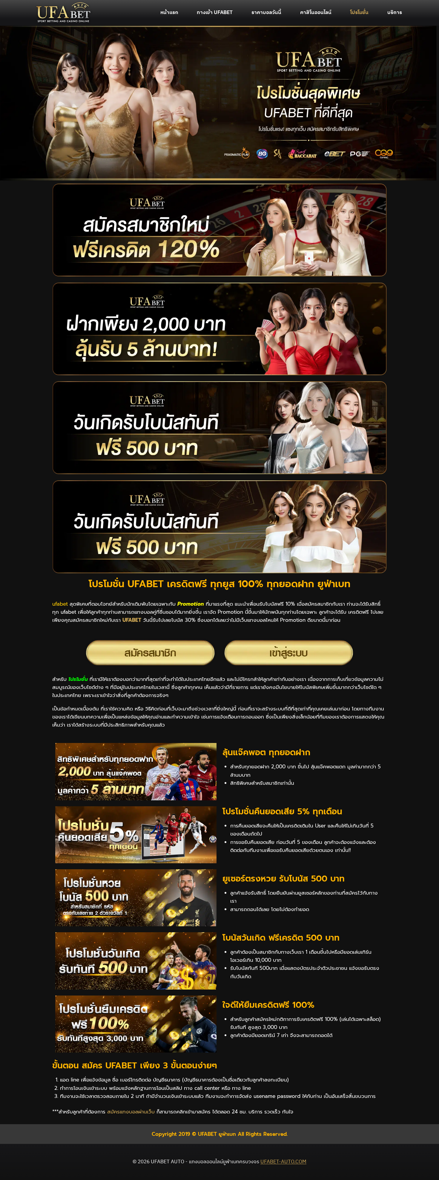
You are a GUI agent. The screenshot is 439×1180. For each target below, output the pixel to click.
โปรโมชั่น (359, 12)
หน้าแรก (169, 12)
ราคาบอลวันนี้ (266, 12)
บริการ (394, 12)
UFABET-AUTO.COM (283, 1162)
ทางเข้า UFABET (215, 12)
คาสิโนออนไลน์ (315, 12)
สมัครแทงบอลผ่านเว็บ (131, 1112)
